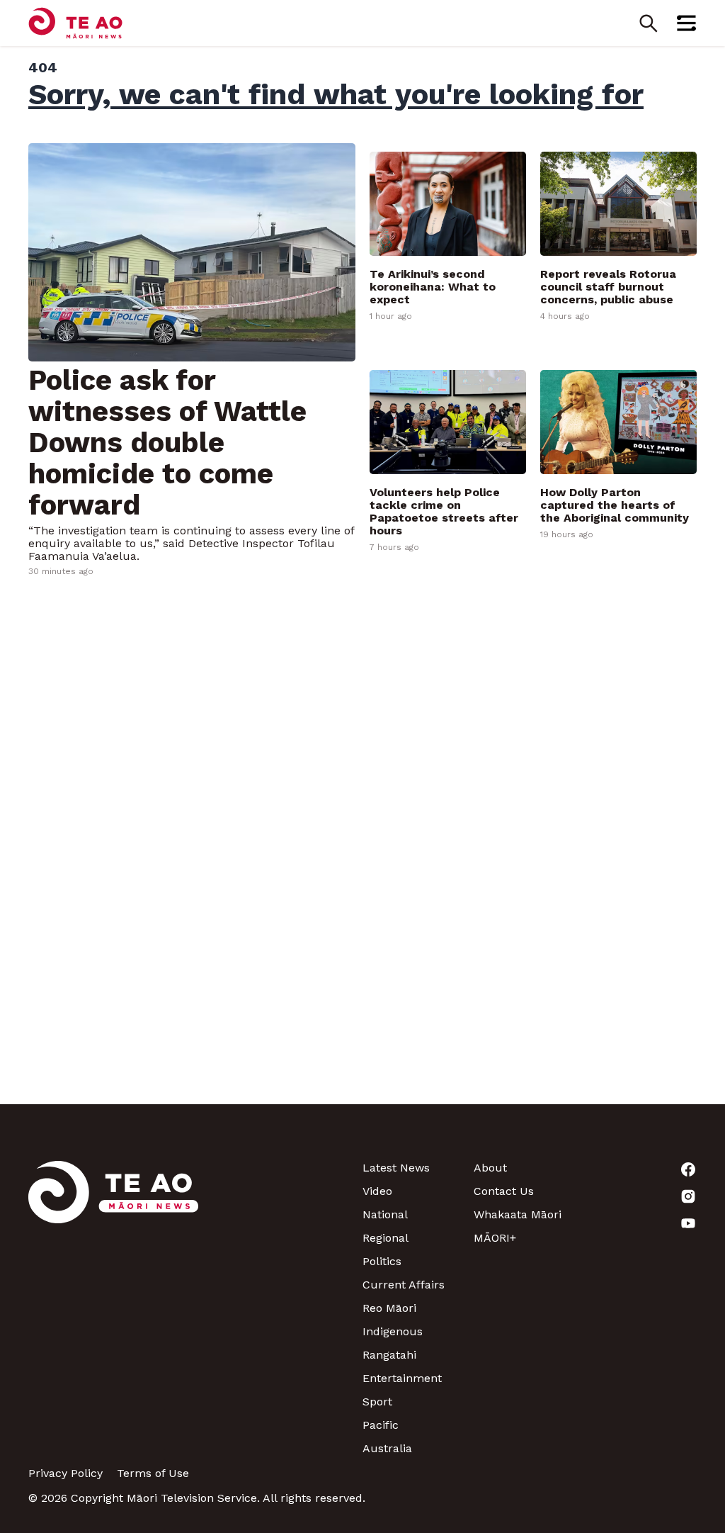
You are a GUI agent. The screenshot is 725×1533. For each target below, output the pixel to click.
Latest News (396, 1167)
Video (377, 1191)
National (385, 1214)
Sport (377, 1401)
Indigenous (392, 1331)
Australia (387, 1448)
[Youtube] (641, 1223)
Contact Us (504, 1191)
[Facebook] (641, 1169)
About (490, 1167)
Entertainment (402, 1378)
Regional (385, 1238)
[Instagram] (641, 1196)
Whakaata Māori (517, 1214)
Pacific (380, 1425)
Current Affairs (403, 1284)
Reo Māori (389, 1308)
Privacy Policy (65, 1473)
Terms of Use (153, 1473)
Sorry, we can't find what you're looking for (336, 94)
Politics (381, 1261)
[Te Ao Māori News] (113, 1308)
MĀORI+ (495, 1238)
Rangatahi (389, 1354)
